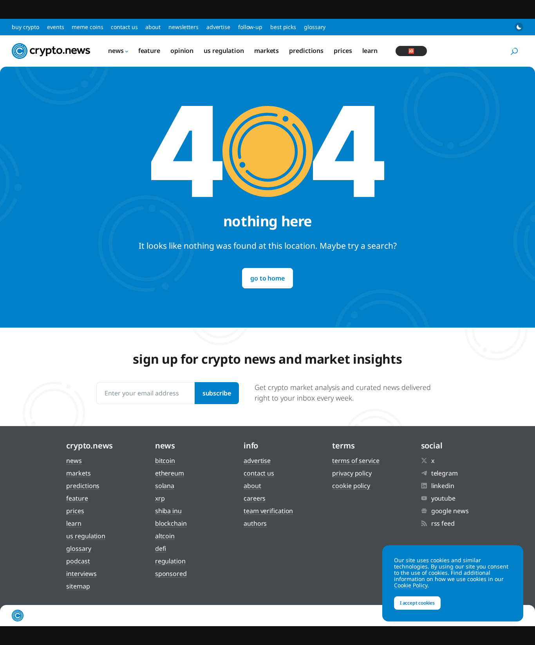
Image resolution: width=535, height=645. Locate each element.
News (116, 50)
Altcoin (165, 536)
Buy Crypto (25, 27)
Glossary (314, 27)
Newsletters (183, 27)
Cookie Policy (351, 485)
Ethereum (169, 473)
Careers (255, 498)
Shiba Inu (168, 511)
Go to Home (267, 278)
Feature (149, 50)
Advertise (218, 27)
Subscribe (216, 393)
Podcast (78, 561)
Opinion (181, 50)
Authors (255, 523)
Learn (370, 50)
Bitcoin (165, 460)
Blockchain (171, 523)
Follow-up (250, 27)
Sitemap (78, 586)
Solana (164, 485)
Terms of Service (355, 460)
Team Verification (268, 511)
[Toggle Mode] (519, 27)
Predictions (306, 50)
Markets (266, 50)
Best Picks (283, 27)
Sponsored (171, 573)
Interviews (81, 573)
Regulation (170, 561)
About (153, 27)
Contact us (124, 27)
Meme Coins (87, 27)
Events (55, 27)
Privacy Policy (352, 473)
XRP (160, 498)
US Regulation (224, 50)
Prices (343, 50)
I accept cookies (417, 602)
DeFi (160, 548)
